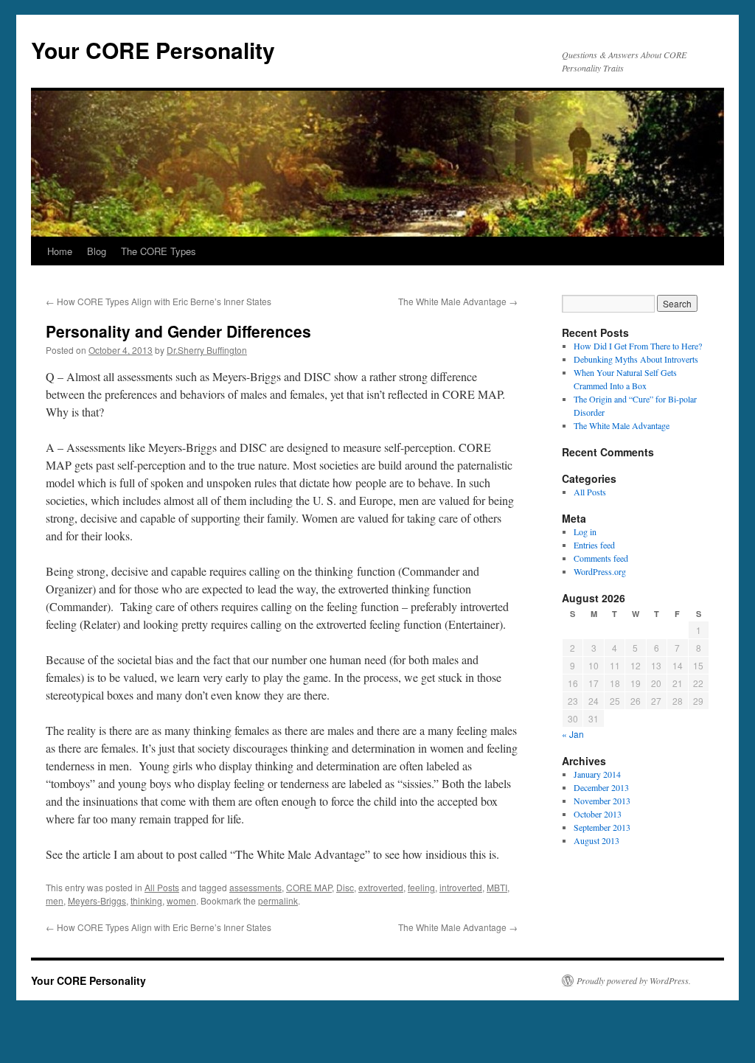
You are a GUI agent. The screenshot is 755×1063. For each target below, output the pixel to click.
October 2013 (598, 814)
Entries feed (594, 545)
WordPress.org (600, 571)
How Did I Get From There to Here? (638, 346)
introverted (460, 887)
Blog (96, 251)
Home (59, 251)
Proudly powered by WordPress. (634, 980)
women (181, 900)
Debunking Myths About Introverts (636, 359)
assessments (255, 887)
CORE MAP (309, 887)
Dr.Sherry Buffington (207, 350)
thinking (146, 900)
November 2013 (602, 800)
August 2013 (596, 840)
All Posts (162, 887)
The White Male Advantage (458, 301)
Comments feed (601, 558)
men (54, 900)
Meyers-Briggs (97, 900)
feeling (421, 887)
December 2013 (601, 787)
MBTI (497, 887)
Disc (345, 887)
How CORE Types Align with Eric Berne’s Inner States (158, 301)
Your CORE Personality (153, 50)
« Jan (573, 734)
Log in (585, 531)
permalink (278, 900)
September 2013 (602, 827)
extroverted (380, 887)
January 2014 (597, 774)
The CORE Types (158, 251)
